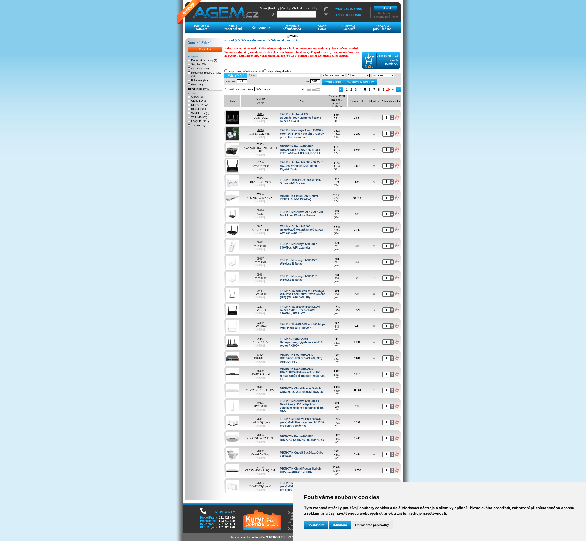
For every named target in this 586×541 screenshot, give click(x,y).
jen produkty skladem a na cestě (245, 71)
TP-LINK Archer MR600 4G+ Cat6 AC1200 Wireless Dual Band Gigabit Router (301, 166)
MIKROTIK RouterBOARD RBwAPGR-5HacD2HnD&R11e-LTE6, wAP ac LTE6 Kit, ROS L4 (300, 150)
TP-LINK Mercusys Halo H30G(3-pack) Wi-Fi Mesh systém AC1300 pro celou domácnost (302, 422)
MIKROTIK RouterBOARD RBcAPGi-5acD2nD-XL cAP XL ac (302, 438)
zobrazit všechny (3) (199, 88)
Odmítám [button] (340, 525)
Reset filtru (205, 49)
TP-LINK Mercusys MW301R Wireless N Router (298, 278)
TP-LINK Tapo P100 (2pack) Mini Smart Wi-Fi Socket (300, 181)
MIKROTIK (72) (200, 105)
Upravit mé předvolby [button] (372, 525)
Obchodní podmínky (304, 8)
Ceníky (285, 8)
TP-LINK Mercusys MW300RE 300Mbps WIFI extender (299, 246)
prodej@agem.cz (348, 14)
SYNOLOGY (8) (200, 113)
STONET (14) (199, 109)
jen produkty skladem (279, 71)
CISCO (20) (197, 96)
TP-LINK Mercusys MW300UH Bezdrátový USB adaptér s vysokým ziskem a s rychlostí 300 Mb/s (302, 406)
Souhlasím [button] (316, 525)
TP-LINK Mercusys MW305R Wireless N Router (298, 262)
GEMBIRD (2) (199, 100)
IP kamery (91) (199, 80)
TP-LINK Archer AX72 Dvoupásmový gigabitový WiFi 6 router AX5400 (301, 118)
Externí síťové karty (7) (204, 60)
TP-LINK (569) (199, 117)
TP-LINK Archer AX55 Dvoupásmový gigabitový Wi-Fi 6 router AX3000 (301, 342)
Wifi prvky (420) (200, 68)
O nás (263, 8)
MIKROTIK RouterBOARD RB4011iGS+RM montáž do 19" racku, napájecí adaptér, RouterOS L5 (302, 374)
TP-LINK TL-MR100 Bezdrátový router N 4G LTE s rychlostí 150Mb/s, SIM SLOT (300, 310)
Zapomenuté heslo (386, 16)
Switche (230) (198, 64)
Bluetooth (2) (198, 84)
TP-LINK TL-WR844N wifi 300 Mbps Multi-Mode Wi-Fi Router (302, 326)
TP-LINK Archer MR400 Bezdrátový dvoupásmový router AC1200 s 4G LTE (301, 230)
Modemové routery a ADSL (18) (206, 74)
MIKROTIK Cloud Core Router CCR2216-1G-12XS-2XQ (299, 197)
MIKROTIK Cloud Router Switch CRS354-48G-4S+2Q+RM (300, 470)
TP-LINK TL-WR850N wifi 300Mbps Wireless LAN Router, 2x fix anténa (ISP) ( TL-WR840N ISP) (302, 294)
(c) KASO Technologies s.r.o (292, 537)
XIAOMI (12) (198, 125)
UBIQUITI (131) (200, 121)
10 (388, 89)
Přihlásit (386, 8)
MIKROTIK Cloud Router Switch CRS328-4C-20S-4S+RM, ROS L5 (301, 390)
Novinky (274, 8)
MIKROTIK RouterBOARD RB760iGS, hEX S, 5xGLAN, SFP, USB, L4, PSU (301, 358)
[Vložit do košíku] (397, 117)
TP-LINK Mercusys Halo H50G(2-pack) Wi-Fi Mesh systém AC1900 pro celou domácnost (302, 134)
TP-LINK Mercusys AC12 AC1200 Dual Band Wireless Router (302, 213)
